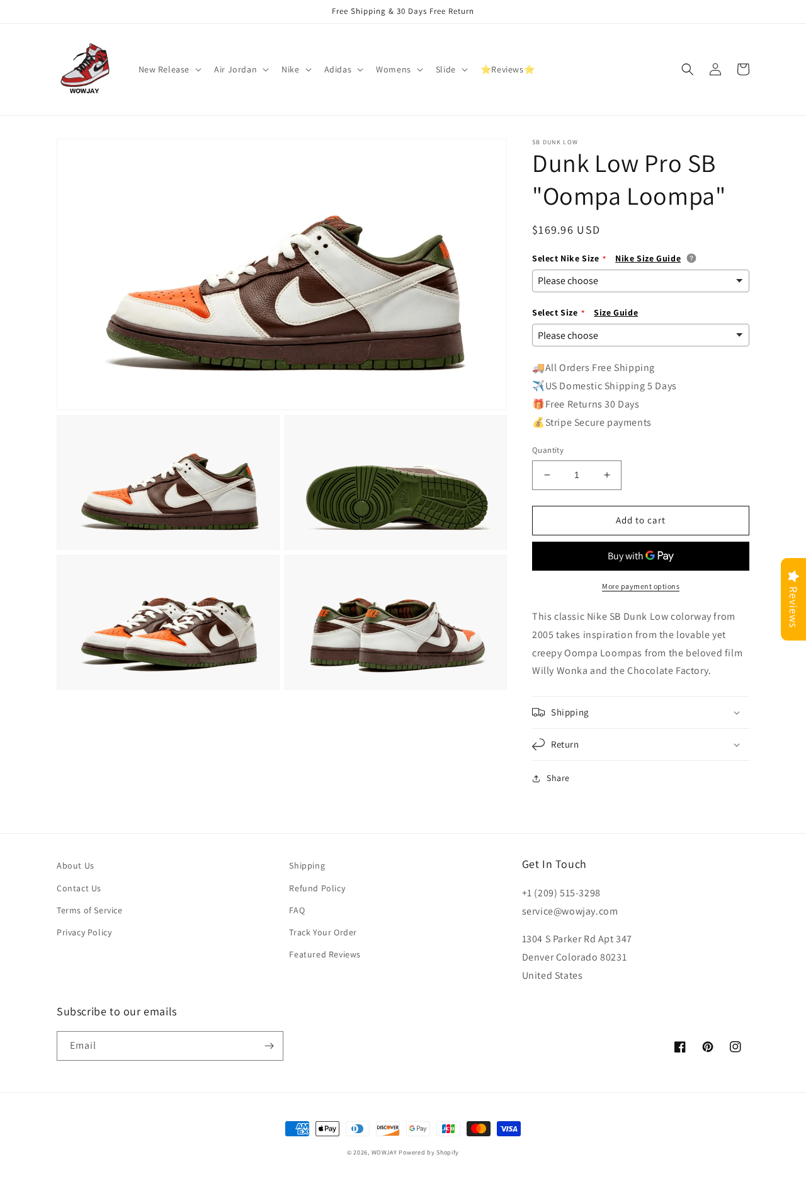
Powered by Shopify (429, 1152)
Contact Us (79, 888)
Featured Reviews (325, 954)
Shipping (307, 865)
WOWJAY (384, 1152)
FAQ (297, 910)
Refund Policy (317, 888)
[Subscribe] (269, 1046)
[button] (169, 69)
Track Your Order (323, 932)
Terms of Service (90, 910)
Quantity (548, 450)
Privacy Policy (84, 932)
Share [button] (558, 778)
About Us (75, 865)
